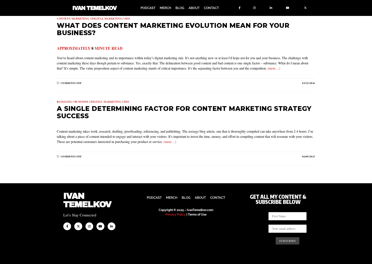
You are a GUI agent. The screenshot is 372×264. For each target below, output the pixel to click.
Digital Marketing (106, 18)
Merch (165, 8)
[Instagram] (254, 8)
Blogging (64, 102)
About (194, 8)
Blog (179, 8)
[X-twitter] (305, 8)
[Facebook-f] (239, 8)
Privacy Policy (176, 214)
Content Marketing (73, 18)
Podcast (148, 8)
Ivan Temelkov (94, 8)
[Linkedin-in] (271, 8)
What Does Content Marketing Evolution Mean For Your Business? (173, 29)
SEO (127, 18)
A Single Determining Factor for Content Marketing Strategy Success (184, 112)
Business (81, 102)
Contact (211, 8)
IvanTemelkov (87, 200)
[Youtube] (287, 8)
